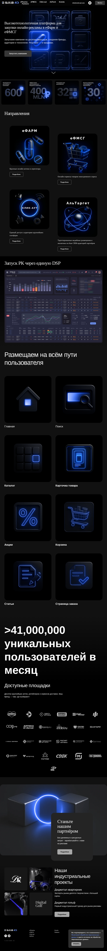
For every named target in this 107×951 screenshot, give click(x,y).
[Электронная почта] (9, 936)
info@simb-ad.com (78, 3)
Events (62, 2)
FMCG (32, 932)
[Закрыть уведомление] (102, 931)
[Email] (89, 2)
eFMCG (33, 2)
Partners (25, 4)
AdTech (53, 2)
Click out (43, 2)
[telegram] (5, 936)
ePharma (23, 2)
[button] (18, 54)
